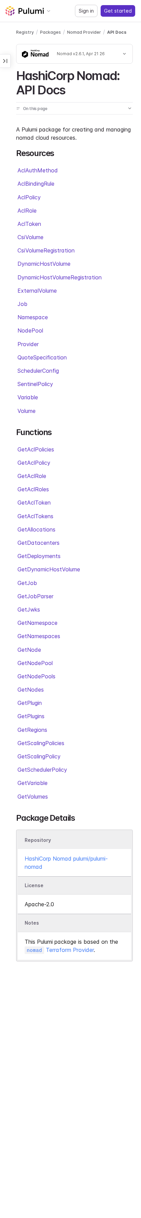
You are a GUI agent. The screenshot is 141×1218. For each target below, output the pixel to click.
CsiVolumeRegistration (46, 250)
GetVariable (32, 783)
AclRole (27, 210)
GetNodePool (35, 663)
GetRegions (32, 729)
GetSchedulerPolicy (42, 769)
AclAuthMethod (37, 170)
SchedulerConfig (38, 370)
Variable (27, 397)
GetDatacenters (38, 542)
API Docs (116, 32)
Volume (26, 410)
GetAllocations (36, 529)
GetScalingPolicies (40, 743)
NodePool (30, 330)
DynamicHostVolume (43, 263)
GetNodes (30, 689)
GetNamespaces (38, 636)
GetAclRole (31, 476)
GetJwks (28, 609)
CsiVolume (30, 237)
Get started (118, 11)
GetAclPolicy (33, 462)
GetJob (27, 583)
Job (22, 303)
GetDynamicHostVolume (48, 569)
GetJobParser (35, 596)
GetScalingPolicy (39, 756)
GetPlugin (29, 702)
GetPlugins (30, 716)
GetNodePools (36, 676)
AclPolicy (29, 197)
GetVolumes (32, 796)
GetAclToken (34, 502)
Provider (28, 344)
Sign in (86, 11)
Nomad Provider (84, 32)
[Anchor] (71, 89)
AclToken (29, 223)
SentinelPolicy (35, 384)
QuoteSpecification (42, 357)
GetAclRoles (33, 489)
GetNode (29, 649)
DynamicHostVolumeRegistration (59, 277)
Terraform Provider (60, 949)
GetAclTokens (35, 516)
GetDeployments (39, 556)
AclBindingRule (35, 183)
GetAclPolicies (35, 449)
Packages (50, 32)
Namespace (32, 317)
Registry (25, 32)
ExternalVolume (37, 290)
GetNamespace (37, 622)
